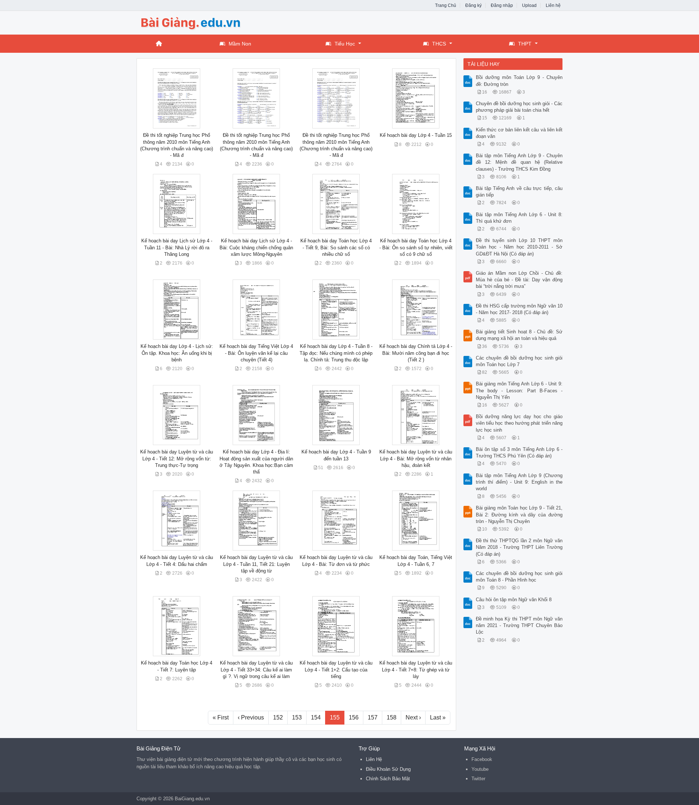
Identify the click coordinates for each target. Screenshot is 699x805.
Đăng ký (473, 5)
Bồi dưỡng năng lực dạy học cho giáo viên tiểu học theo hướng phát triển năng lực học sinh (519, 423)
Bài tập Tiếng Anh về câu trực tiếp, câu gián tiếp (519, 192)
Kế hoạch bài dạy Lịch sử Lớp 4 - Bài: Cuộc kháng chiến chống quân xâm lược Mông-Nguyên (256, 247)
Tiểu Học (345, 44)
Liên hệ (553, 5)
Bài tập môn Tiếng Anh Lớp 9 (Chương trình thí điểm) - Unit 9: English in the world (519, 482)
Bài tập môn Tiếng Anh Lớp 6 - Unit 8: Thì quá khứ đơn (519, 218)
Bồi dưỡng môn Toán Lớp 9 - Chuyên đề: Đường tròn (519, 81)
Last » (438, 717)
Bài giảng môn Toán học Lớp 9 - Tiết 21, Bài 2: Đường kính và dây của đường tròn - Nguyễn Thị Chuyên (519, 514)
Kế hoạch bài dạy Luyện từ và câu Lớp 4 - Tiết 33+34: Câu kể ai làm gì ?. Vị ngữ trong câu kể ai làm (256, 669)
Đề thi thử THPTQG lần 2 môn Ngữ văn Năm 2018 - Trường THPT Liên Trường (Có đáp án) (519, 547)
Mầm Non (240, 44)
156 (354, 717)
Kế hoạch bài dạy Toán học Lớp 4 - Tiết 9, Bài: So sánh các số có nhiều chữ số (336, 247)
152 (278, 717)
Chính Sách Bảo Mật (388, 778)
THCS (439, 44)
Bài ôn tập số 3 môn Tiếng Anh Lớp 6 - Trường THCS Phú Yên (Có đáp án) (519, 453)
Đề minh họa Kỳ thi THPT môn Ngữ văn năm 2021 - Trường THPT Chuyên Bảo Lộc (519, 625)
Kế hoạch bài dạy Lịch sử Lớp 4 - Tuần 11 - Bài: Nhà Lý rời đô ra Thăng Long (176, 247)
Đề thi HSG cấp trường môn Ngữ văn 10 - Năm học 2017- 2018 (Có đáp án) (519, 309)
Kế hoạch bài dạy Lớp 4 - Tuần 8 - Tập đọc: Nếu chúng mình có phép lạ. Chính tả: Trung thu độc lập (336, 353)
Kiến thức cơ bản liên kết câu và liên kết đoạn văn (519, 133)
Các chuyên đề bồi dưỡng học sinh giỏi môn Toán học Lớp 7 (519, 361)
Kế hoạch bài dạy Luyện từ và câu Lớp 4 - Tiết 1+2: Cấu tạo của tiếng (336, 669)
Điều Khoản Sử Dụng (388, 769)
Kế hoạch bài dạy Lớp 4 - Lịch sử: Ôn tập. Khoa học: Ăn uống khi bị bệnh (177, 353)
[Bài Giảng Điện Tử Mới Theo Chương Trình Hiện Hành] (195, 21)
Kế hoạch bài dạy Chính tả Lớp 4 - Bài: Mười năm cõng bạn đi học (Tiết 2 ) (415, 353)
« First (221, 717)
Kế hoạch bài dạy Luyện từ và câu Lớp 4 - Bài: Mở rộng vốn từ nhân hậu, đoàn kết (415, 458)
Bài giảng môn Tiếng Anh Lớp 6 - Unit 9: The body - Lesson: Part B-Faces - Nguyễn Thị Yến (519, 390)
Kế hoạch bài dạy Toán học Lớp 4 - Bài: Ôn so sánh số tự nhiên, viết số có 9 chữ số (416, 247)
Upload (529, 5)
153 (297, 717)
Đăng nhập (502, 5)
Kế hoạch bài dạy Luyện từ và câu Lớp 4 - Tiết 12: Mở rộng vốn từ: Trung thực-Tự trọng (176, 458)
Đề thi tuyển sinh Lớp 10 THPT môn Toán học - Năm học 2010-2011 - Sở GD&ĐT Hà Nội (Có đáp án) (519, 247)
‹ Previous (251, 717)
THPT (525, 44)
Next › (413, 717)
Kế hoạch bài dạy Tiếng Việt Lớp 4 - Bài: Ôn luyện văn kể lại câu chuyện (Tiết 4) (256, 353)
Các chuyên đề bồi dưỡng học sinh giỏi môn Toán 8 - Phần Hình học (519, 577)
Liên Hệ (374, 759)
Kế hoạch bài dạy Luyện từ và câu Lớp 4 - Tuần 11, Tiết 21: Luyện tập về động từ (256, 564)
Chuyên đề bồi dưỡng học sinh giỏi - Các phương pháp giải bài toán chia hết (519, 107)
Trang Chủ (445, 5)
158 (391, 717)
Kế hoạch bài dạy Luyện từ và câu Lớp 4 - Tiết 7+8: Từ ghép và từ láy (415, 669)
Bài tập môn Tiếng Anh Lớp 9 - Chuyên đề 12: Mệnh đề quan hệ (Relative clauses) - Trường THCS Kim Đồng (519, 162)
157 (373, 717)
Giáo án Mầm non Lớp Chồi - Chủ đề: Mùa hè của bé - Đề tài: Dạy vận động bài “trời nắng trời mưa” (519, 279)
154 (316, 717)
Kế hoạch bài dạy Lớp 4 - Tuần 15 (416, 135)
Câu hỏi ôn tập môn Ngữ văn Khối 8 (514, 599)
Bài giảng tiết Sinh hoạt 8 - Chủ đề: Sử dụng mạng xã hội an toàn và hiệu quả (519, 335)
